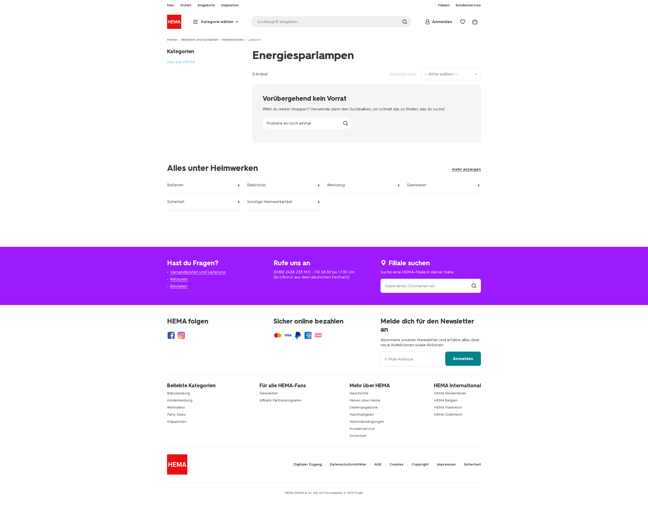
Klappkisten (177, 421)
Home (172, 39)
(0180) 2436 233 (288, 272)
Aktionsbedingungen (367, 421)
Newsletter (268, 393)
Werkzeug (336, 185)
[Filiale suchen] (474, 286)
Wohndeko (176, 407)
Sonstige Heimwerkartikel (269, 201)
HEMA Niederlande (450, 393)
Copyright (420, 464)
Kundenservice (362, 429)
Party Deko (176, 414)
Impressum (446, 464)
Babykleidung (178, 393)
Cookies (396, 464)
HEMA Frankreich (448, 407)
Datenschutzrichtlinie (348, 464)
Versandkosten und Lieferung (198, 272)
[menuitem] (170, 5)
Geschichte (359, 393)
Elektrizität (256, 185)
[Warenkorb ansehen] (475, 22)
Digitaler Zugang (308, 464)
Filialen (444, 5)
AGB (377, 464)
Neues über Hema (365, 400)
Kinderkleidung (179, 400)
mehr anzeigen (466, 169)
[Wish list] (463, 22)
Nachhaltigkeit (362, 414)
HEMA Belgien (446, 400)
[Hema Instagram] (181, 335)
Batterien (175, 185)
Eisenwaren (416, 185)
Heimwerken (233, 39)
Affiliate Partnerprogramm (280, 400)
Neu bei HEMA (181, 61)
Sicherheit (176, 201)
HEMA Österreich (448, 414)
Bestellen (178, 286)
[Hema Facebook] (171, 335)
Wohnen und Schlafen (199, 39)
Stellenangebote (364, 407)
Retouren (179, 279)
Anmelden (463, 358)
